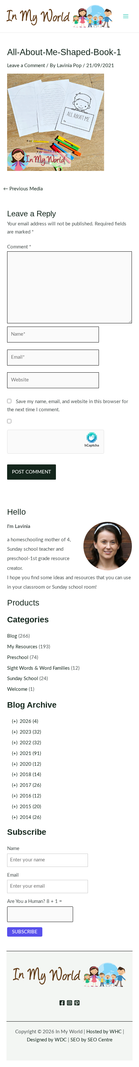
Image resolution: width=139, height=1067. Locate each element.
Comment (19, 247)
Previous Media (23, 189)
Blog (12, 636)
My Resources (22, 646)
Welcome (17, 689)
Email (13, 875)
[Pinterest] (77, 1003)
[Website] (53, 381)
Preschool (17, 657)
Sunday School (22, 678)
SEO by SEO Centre (91, 1039)
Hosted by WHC (104, 1031)
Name (13, 848)
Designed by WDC (47, 1039)
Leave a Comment (26, 65)
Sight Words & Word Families (38, 668)
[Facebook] (62, 1003)
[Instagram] (69, 1003)
